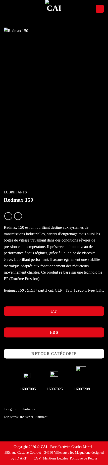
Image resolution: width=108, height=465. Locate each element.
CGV (37, 458)
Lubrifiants (15, 192)
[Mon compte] (100, 9)
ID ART (21, 458)
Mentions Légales (55, 458)
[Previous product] (18, 216)
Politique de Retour (83, 458)
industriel (26, 417)
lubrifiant (41, 417)
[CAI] (54, 9)
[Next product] (8, 216)
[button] (7, 9)
